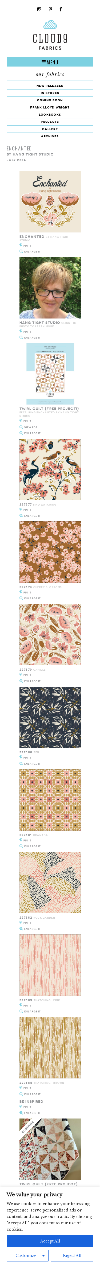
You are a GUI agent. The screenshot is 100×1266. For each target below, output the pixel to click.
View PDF (30, 427)
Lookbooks (50, 114)
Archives (50, 136)
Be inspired (31, 1102)
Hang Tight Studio (33, 154)
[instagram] (39, 10)
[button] (50, 61)
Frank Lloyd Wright (50, 107)
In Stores (50, 93)
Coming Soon (50, 100)
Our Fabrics (50, 74)
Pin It (27, 245)
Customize (25, 1255)
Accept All (50, 1241)
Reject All (72, 1255)
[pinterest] (50, 10)
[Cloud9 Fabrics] (50, 48)
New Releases (50, 86)
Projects (50, 122)
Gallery (50, 129)
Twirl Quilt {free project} (48, 1184)
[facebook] (60, 10)
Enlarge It (32, 251)
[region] (50, 1226)
